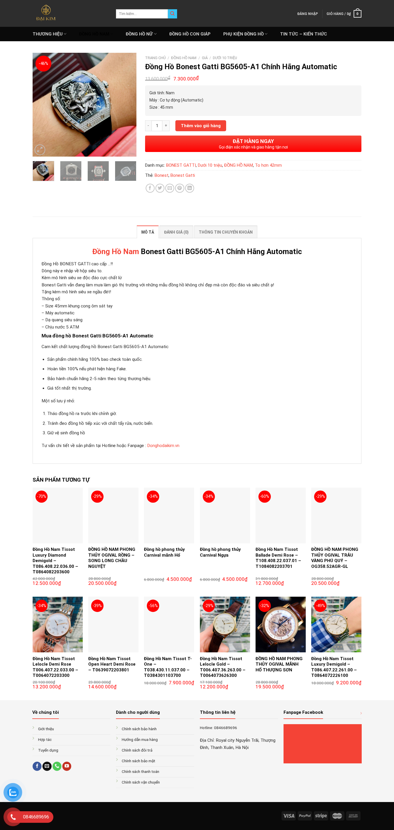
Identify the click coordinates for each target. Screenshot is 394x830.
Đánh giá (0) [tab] (176, 232)
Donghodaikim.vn (163, 445)
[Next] (127, 104)
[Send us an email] (46, 766)
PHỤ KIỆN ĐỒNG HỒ (243, 34)
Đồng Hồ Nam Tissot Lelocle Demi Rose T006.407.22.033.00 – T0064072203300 (55, 667)
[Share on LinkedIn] (189, 188)
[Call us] (56, 766)
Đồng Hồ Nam (115, 251)
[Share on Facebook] (150, 188)
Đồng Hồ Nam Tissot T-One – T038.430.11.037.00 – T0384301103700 (168, 667)
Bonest (161, 175)
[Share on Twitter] (159, 188)
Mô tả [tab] (147, 232)
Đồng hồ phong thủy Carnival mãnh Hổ (164, 552)
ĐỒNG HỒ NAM (94, 34)
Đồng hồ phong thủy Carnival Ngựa (220, 552)
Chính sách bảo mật (138, 760)
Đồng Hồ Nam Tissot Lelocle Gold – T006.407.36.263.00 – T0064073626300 (222, 667)
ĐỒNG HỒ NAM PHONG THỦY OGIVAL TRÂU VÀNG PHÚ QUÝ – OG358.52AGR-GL (334, 558)
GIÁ (205, 58)
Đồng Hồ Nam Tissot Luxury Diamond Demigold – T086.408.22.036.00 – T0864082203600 (55, 560)
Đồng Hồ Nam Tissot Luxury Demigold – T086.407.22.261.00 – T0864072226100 (334, 667)
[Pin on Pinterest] (179, 188)
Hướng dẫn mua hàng (140, 739)
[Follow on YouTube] (66, 766)
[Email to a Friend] (169, 188)
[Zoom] (40, 149)
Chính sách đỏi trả (137, 750)
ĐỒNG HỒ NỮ (139, 34)
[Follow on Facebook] (37, 766)
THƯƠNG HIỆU (48, 34)
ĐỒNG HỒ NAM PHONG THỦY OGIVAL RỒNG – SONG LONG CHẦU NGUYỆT (111, 558)
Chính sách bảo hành (139, 728)
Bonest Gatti (182, 175)
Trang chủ (155, 58)
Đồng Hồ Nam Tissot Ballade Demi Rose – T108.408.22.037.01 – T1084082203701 (278, 558)
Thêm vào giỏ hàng (201, 125)
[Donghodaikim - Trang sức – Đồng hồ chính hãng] (70, 13)
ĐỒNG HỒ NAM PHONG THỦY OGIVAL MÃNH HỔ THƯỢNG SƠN (279, 664)
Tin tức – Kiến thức (303, 34)
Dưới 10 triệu (225, 58)
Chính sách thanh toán (140, 771)
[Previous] (42, 104)
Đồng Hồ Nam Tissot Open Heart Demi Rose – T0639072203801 (112, 664)
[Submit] (172, 13)
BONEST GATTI (181, 165)
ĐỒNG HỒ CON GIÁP (190, 34)
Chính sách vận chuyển (141, 782)
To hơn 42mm (268, 165)
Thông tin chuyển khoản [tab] (226, 232)
